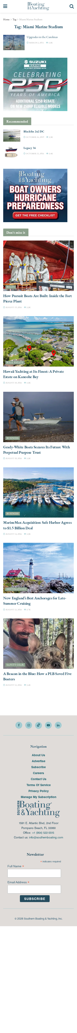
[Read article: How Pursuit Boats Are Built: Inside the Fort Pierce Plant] (38, 266)
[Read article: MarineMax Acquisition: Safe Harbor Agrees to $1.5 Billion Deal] (38, 492)
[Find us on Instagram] (28, 725)
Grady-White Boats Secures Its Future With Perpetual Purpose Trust (36, 449)
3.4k (50, 153)
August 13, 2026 (13, 534)
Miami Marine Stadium (30, 19)
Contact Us (38, 779)
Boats (11, 287)
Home (6, 19)
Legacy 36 (30, 148)
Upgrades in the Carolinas (42, 37)
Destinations (16, 589)
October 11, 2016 (34, 153)
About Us (38, 755)
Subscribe (38, 767)
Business (13, 438)
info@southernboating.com (46, 837)
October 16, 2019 (34, 137)
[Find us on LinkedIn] (58, 725)
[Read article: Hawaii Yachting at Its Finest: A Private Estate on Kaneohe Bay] (38, 341)
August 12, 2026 (13, 609)
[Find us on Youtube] (48, 725)
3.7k (28, 609)
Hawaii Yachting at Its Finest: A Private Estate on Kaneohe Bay (33, 374)
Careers (38, 773)
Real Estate (15, 362)
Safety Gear (15, 664)
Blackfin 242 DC (34, 131)
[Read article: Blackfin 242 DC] (11, 135)
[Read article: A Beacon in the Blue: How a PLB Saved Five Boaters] (38, 643)
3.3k (50, 42)
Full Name (15, 866)
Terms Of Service (39, 785)
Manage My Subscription (38, 797)
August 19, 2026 (13, 307)
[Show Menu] (5, 6)
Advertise (38, 761)
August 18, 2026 (13, 382)
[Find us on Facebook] (18, 725)
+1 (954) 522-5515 (43, 832)
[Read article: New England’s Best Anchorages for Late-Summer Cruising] (38, 568)
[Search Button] (72, 6)
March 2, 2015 (36, 42)
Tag (14, 19)
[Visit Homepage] (38, 6)
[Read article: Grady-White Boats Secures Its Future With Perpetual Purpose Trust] (38, 417)
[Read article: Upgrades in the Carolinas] (14, 42)
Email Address (18, 882)
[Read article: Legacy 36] (11, 152)
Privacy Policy (38, 791)
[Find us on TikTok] (38, 725)
